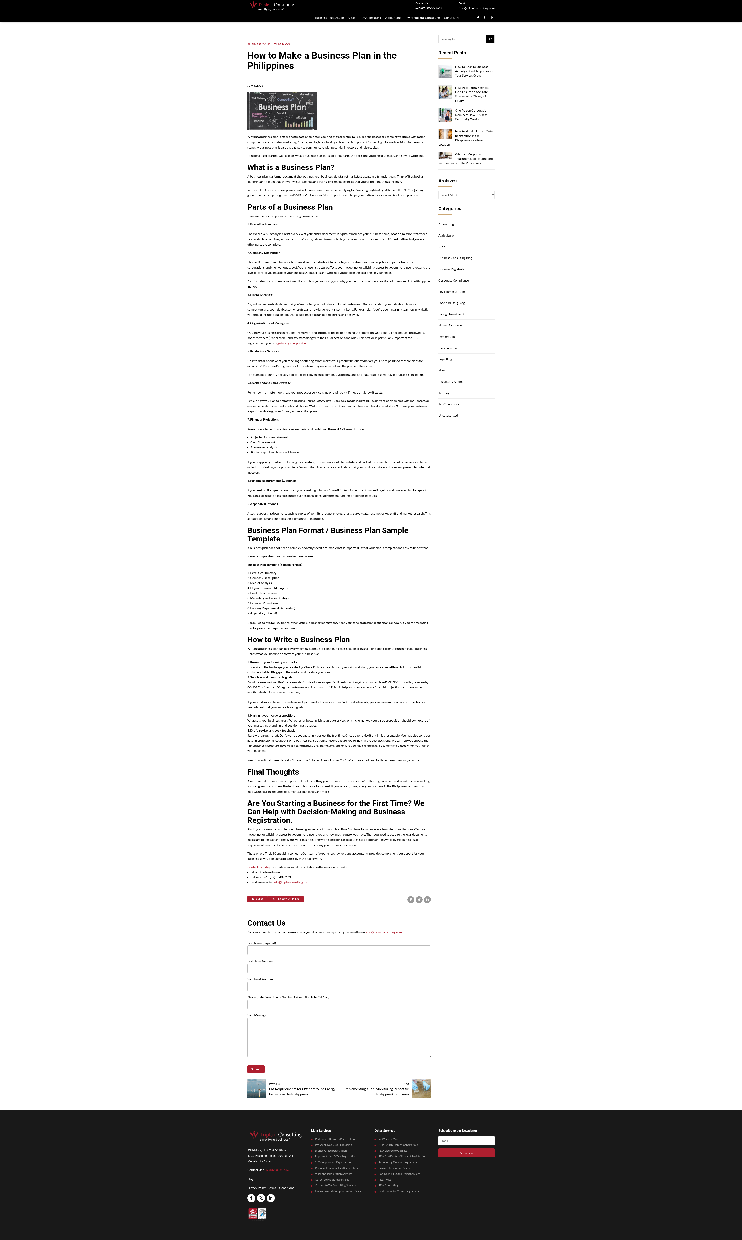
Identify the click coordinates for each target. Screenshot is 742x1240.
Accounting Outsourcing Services (399, 1162)
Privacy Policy (256, 1188)
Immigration (446, 336)
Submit (256, 1069)
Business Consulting (286, 899)
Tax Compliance (448, 404)
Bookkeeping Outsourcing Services (399, 1174)
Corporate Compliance (453, 280)
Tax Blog (443, 393)
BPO (441, 246)
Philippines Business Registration (335, 1139)
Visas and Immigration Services (333, 1174)
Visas (351, 17)
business (257, 899)
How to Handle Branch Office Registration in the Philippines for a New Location (466, 137)
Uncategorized (448, 415)
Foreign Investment (451, 314)
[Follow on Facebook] (478, 17)
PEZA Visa (385, 1179)
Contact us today (258, 867)
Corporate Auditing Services (332, 1179)
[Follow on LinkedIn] (492, 17)
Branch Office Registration (331, 1150)
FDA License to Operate (393, 1150)
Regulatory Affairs (450, 381)
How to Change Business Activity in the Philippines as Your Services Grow (474, 71)
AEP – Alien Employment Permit (398, 1144)
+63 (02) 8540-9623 (428, 8)
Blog (250, 1179)
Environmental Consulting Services (399, 1191)
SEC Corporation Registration (333, 1162)
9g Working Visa (388, 1139)
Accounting (393, 17)
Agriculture (446, 235)
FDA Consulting (370, 17)
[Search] (490, 39)
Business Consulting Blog (268, 44)
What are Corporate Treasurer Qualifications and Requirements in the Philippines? (465, 158)
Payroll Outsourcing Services (396, 1168)
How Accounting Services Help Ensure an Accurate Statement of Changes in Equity (472, 94)
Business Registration (329, 17)
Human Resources (450, 325)
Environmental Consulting (422, 17)
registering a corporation (291, 343)
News (442, 370)
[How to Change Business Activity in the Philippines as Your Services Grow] (445, 72)
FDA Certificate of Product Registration (402, 1156)
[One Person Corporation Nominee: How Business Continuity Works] (445, 115)
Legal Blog (445, 359)
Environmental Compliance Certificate (338, 1191)
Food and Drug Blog (451, 303)
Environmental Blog (451, 291)
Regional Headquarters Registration (336, 1168)
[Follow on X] (485, 17)
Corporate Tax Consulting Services (335, 1185)
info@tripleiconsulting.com (477, 8)
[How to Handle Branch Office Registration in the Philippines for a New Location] (445, 134)
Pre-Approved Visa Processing (333, 1144)
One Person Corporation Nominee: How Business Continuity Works (471, 114)
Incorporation (447, 348)
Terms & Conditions (281, 1188)
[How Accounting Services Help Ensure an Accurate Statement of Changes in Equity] (445, 92)
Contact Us (421, 3)
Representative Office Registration (335, 1156)
